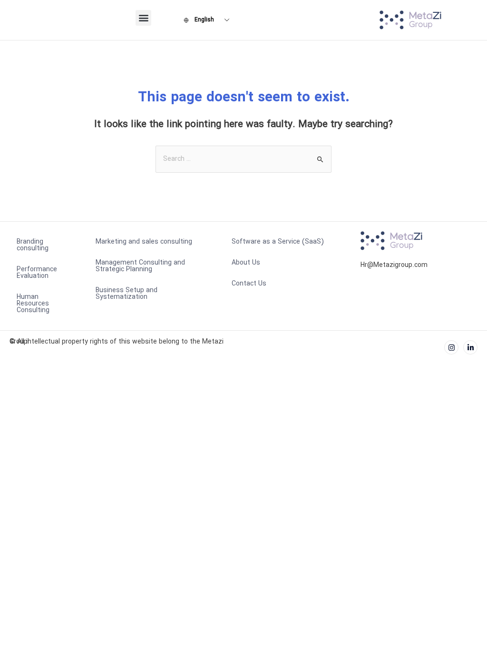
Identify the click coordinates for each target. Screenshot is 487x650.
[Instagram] (451, 347)
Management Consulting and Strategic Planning (140, 266)
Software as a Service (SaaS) (278, 241)
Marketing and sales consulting (144, 241)
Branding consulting (33, 245)
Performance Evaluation (37, 272)
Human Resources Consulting (33, 303)
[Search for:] (243, 159)
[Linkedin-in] (470, 347)
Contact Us (249, 283)
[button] (143, 18)
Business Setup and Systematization (126, 293)
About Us (246, 262)
